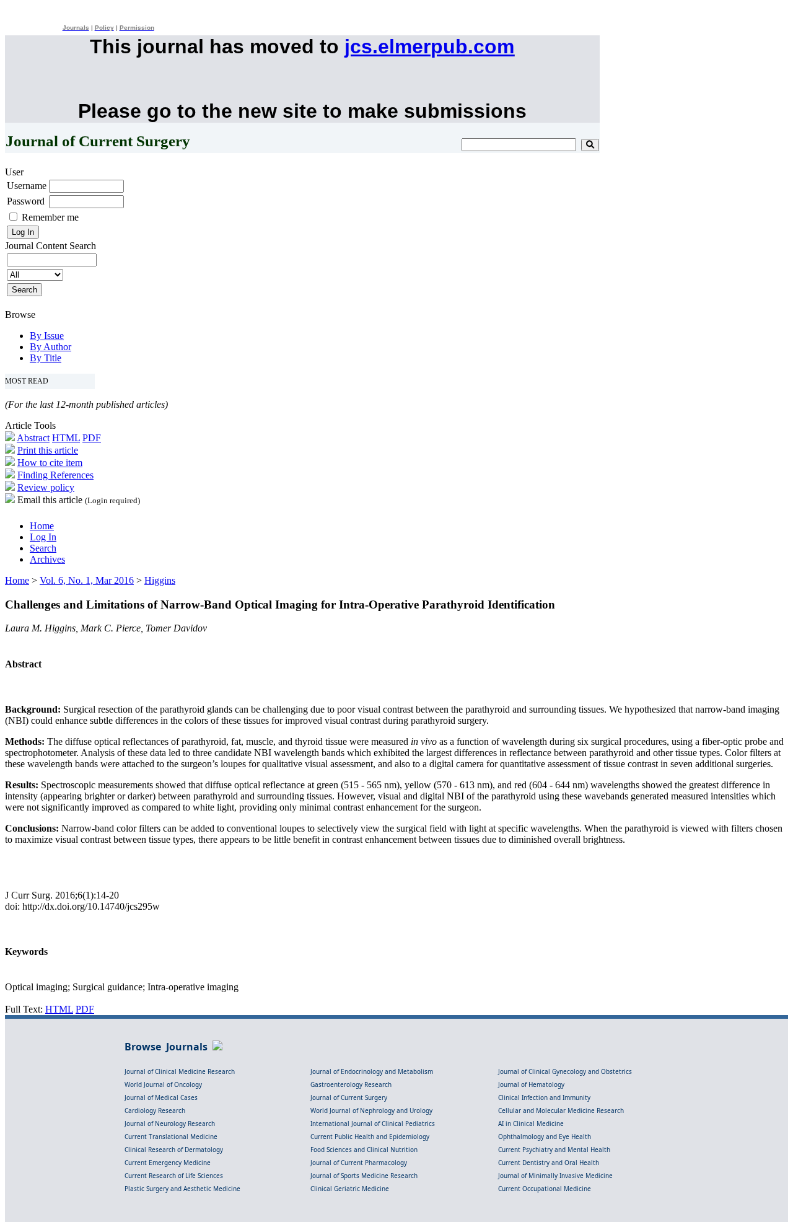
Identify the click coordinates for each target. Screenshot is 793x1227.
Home (42, 526)
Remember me (50, 217)
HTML (66, 438)
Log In (43, 537)
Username (26, 185)
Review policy (45, 487)
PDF (91, 438)
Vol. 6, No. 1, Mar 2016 (87, 580)
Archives (47, 559)
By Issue (47, 335)
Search (43, 548)
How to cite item (49, 462)
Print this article (47, 450)
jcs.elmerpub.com (429, 46)
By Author (50, 346)
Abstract (33, 438)
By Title (45, 358)
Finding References (55, 475)
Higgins (159, 580)
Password (26, 201)
